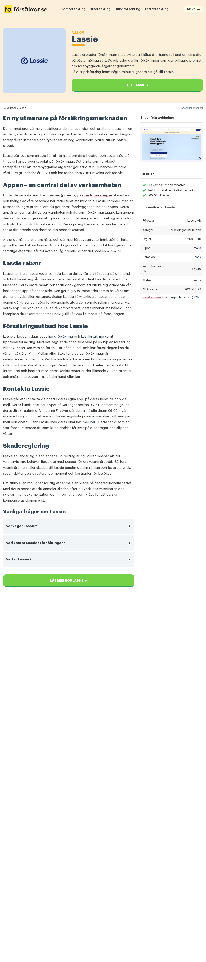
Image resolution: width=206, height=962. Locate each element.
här (92, 422)
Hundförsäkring (127, 9)
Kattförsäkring (156, 9)
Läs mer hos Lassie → (68, 580)
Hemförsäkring (73, 9)
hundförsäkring (60, 336)
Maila (197, 248)
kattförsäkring (92, 336)
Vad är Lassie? (18, 559)
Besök (197, 257)
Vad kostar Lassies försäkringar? (35, 543)
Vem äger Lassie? (21, 526)
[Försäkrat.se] (25, 9)
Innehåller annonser (192, 108)
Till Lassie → (137, 85)
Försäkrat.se (9, 108)
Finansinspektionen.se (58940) (182, 297)
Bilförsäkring (100, 9)
